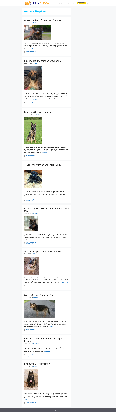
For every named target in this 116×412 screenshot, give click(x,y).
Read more (31, 48)
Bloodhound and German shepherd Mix (43, 61)
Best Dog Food (81, 3)
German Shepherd (32, 51)
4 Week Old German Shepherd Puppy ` (43, 165)
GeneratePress (65, 410)
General (89, 3)
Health (54, 3)
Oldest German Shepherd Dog (39, 295)
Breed (73, 3)
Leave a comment (29, 52)
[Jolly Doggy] (36, 3)
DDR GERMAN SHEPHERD (37, 364)
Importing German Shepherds (38, 112)
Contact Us (66, 3)
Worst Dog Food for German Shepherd (43, 20)
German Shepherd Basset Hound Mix (42, 251)
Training (60, 3)
